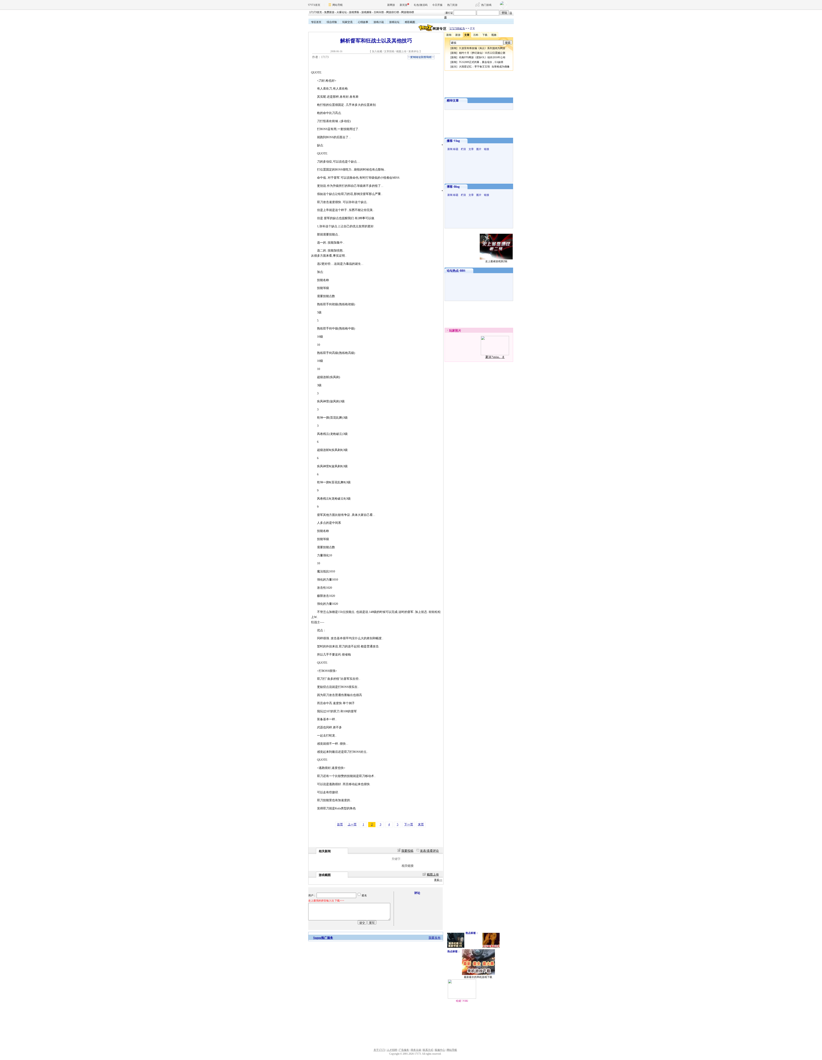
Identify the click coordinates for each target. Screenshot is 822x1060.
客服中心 (440, 1049)
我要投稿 (407, 850)
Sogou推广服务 (323, 937)
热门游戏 (486, 4)
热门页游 (452, 4)
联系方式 (428, 1049)
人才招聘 (392, 1049)
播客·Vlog (453, 140)
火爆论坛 (342, 12)
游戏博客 (354, 12)
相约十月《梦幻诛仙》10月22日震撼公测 (482, 52)
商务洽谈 (416, 1049)
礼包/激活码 (420, 4)
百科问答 (379, 12)
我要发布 (435, 937)
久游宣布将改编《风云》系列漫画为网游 (482, 48)
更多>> (438, 879)
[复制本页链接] (421, 58)
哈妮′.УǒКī (462, 1000)
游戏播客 (366, 12)
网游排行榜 (392, 12)
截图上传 (401, 51)
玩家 (452, 330)
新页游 (403, 4)
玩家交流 (347, 22)
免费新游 (329, 12)
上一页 (352, 824)
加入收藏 (377, 51)
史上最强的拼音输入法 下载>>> (326, 900)
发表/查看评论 (429, 850)
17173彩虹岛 (457, 28)
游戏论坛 (394, 22)
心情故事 (363, 22)
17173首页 (314, 4)
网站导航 (337, 4)
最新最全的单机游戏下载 (478, 977)
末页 (421, 824)
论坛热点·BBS (456, 270)
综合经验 (332, 22)
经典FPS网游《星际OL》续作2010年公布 (482, 57)
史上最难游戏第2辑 (496, 261)
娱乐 (453, 66)
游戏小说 (379, 22)
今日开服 (437, 4)
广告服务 (404, 1049)
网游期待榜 (407, 12)
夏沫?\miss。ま (495, 357)
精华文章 (453, 100)
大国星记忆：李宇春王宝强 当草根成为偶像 (484, 66)
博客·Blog (453, 186)
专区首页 (316, 22)
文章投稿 (389, 51)
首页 (340, 824)
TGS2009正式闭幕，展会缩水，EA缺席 (481, 62)
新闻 (453, 48)
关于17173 (379, 1049)
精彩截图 (410, 22)
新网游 (391, 4)
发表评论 (413, 51)
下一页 (408, 824)
